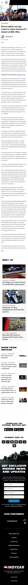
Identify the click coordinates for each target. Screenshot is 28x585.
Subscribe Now (14, 501)
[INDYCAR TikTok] (20, 441)
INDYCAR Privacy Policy (17, 506)
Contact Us (14, 541)
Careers (14, 537)
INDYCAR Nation (14, 545)
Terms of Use (14, 580)
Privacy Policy (14, 577)
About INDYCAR (14, 534)
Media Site (14, 549)
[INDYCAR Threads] (24, 441)
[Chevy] (12, 521)
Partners (14, 553)
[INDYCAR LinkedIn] (14, 445)
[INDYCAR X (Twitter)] (8, 441)
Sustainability (14, 557)
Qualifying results (21, 74)
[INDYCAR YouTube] (16, 441)
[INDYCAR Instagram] (3, 441)
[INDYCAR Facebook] (12, 441)
